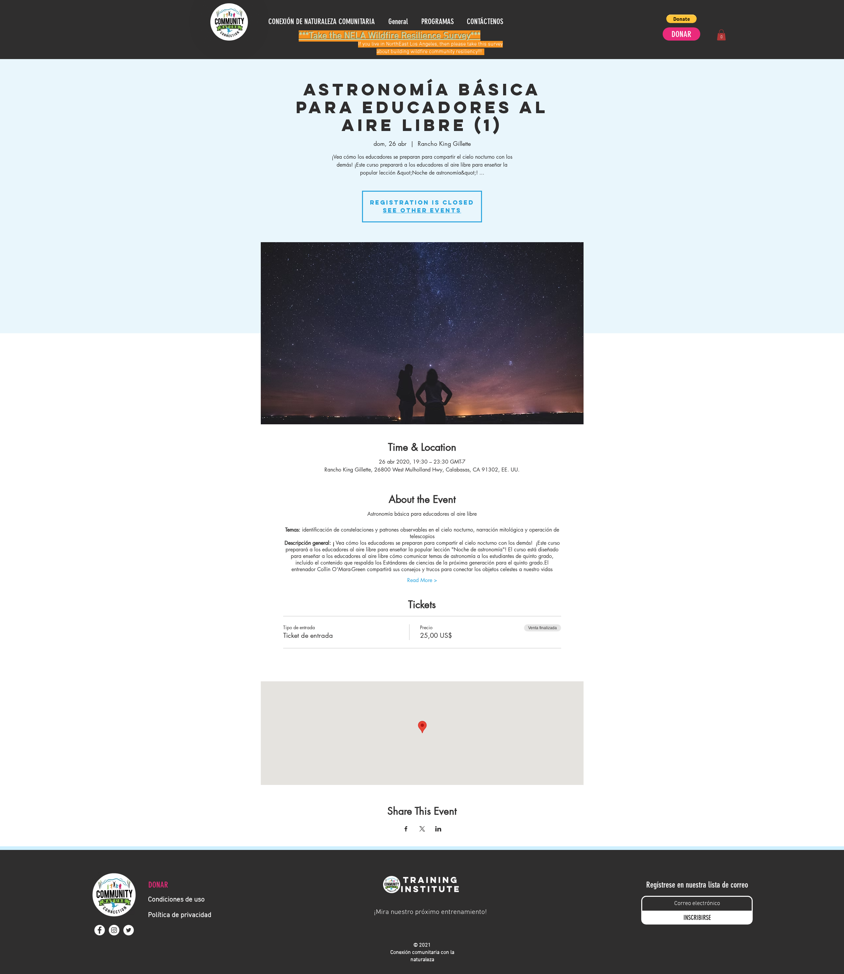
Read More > (422, 580)
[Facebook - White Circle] (99, 930)
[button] (681, 19)
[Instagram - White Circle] (114, 930)
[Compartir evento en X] (422, 828)
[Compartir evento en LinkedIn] (438, 828)
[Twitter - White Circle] (128, 930)
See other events (422, 210)
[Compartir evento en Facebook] (406, 828)
